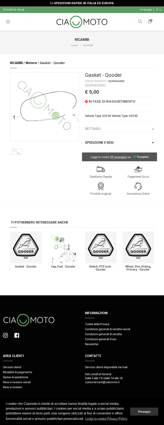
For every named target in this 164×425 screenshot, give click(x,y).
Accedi (147, 9)
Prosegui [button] (144, 411)
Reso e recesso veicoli (17, 382)
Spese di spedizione (15, 377)
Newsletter (92, 344)
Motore (31, 63)
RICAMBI (16, 63)
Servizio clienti (12, 367)
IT (157, 9)
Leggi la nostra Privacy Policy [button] (106, 418)
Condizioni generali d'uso (100, 339)
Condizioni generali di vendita (103, 334)
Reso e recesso (12, 387)
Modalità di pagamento (17, 372)
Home (74, 45)
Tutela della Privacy (97, 324)
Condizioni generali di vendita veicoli (107, 329)
